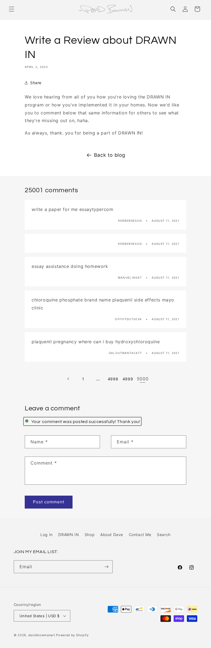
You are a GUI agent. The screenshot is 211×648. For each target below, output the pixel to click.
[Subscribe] (106, 566)
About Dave (111, 534)
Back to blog (109, 155)
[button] (11, 9)
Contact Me (140, 534)
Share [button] (35, 82)
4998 (113, 379)
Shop (90, 534)
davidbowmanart (41, 635)
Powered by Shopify (72, 635)
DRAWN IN (68, 534)
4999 (128, 379)
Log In (46, 534)
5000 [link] (142, 378)
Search (164, 534)
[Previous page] (68, 379)
